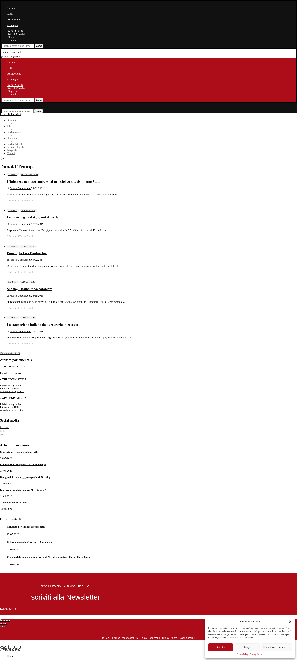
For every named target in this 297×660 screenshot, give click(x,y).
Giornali (11, 8)
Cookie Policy (242, 654)
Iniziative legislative (10, 373)
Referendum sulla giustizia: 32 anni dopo (23, 464)
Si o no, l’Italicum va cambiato (29, 289)
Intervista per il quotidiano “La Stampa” (23, 489)
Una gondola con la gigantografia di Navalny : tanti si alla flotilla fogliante (48, 557)
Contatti (11, 40)
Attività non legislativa (12, 391)
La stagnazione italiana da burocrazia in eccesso (42, 324)
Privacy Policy (256, 654)
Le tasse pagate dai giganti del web (32, 217)
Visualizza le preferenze (276, 647)
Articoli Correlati (16, 34)
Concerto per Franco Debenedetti (19, 452)
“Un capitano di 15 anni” (14, 502)
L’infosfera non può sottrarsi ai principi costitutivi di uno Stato (53, 181)
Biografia (12, 37)
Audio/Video (14, 19)
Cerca (39, 46)
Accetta (220, 647)
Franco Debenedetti (20, 188)
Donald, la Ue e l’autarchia (27, 253)
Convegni (12, 25)
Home (10, 656)
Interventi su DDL (9, 388)
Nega (247, 647)
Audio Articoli (15, 31)
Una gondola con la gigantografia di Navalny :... (27, 477)
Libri (10, 13)
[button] (290, 621)
